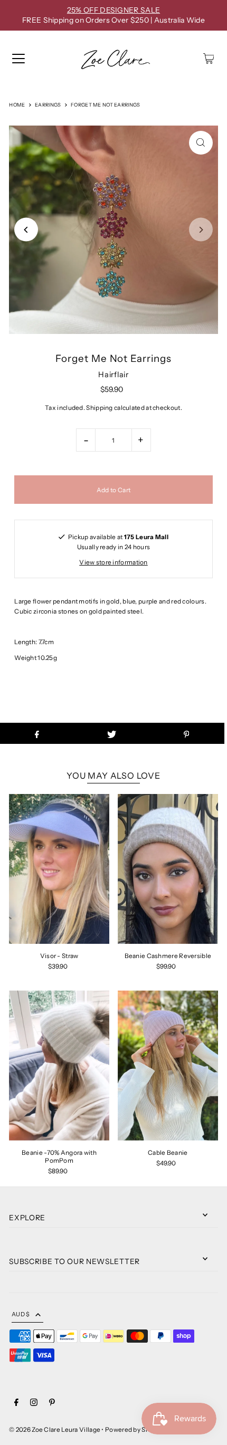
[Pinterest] (52, 1404)
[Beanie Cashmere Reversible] (168, 869)
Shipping (99, 408)
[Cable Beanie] (168, 1065)
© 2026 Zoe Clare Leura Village (54, 1429)
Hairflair (113, 374)
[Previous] (26, 230)
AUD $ (21, 1314)
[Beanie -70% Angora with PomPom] (59, 1065)
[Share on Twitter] (111, 733)
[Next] (201, 230)
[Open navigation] (18, 58)
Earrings (48, 105)
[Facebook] (16, 1404)
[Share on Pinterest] (186, 733)
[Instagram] (33, 1404)
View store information (113, 562)
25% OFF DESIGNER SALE (113, 10)
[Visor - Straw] (59, 869)
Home (17, 105)
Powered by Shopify (134, 1429)
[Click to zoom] (201, 143)
